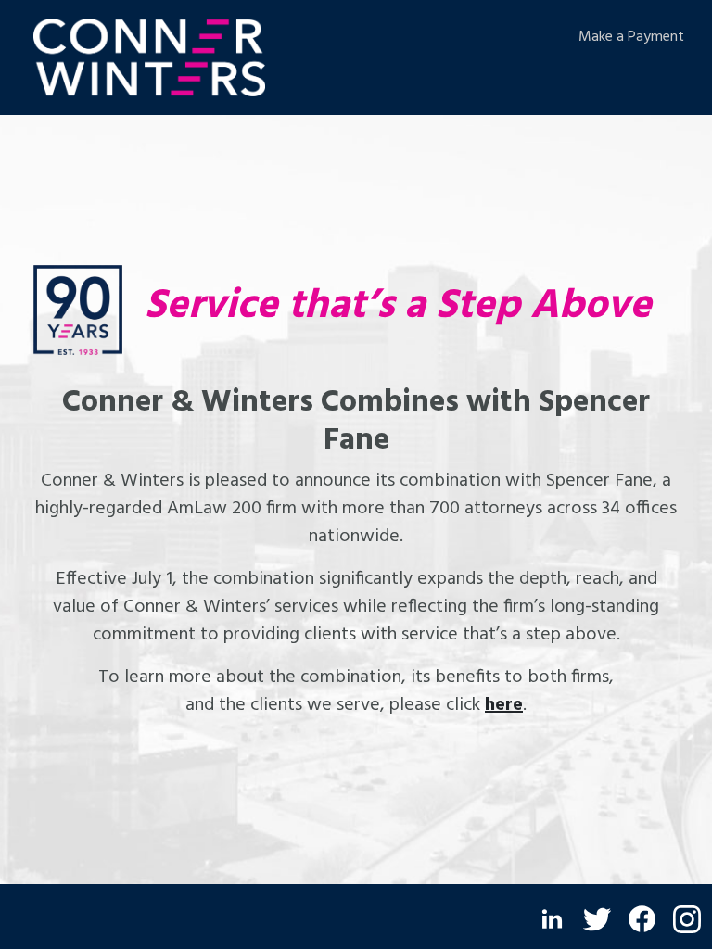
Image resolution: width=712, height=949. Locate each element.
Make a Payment (631, 37)
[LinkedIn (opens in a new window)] (552, 919)
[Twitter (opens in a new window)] (597, 919)
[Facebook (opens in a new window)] (642, 919)
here (504, 705)
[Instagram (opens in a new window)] (687, 919)
